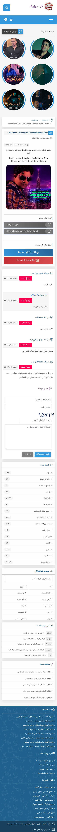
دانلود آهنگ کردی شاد (42, 511)
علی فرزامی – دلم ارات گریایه (32, 633)
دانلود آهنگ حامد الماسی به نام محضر (39, 742)
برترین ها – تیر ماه (46, 765)
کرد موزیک (45, 120)
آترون (22, 586)
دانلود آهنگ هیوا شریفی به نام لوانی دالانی (37, 738)
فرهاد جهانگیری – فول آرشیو (43, 796)
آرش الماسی (19, 618)
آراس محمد (46, 599)
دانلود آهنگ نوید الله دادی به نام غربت (37, 697)
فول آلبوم (47, 536)
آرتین (48, 612)
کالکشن (47, 543)
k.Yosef (34, 295)
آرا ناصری (20, 593)
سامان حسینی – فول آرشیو (43, 791)
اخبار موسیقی (45, 479)
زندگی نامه (46, 530)
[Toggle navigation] (51, 19)
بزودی (48, 492)
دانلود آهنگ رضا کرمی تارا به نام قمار (29, 644)
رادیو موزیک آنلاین (43, 517)
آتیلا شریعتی (45, 593)
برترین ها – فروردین (46, 769)
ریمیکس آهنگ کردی (43, 524)
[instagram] (11, 20)
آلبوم (48, 472)
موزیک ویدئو (45, 562)
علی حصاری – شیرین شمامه (34, 655)
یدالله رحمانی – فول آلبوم (44, 808)
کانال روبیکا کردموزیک (26, 260)
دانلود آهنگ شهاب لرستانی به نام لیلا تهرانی (37, 746)
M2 (51, 586)
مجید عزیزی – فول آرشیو (44, 800)
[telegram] (6, 20)
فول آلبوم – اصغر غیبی (45, 813)
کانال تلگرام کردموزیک (27, 252)
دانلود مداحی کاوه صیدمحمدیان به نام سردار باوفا (25, 650)
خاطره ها (47, 504)
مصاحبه (47, 556)
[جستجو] (6, 7)
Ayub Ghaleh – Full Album (43, 804)
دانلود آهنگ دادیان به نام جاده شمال (38, 678)
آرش (48, 618)
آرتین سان (20, 612)
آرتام (22, 605)
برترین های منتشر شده (45, 760)
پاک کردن (28, 454)
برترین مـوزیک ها (10, 31)
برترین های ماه (44, 485)
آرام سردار (20, 599)
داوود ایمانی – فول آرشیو (44, 787)
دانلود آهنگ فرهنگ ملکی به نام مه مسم (36, 685)
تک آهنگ (47, 498)
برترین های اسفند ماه (45, 773)
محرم (48, 549)
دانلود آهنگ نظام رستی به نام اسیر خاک (37, 691)
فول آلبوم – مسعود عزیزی (44, 817)
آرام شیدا (47, 605)
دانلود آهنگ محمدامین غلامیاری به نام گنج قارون (34, 672)
